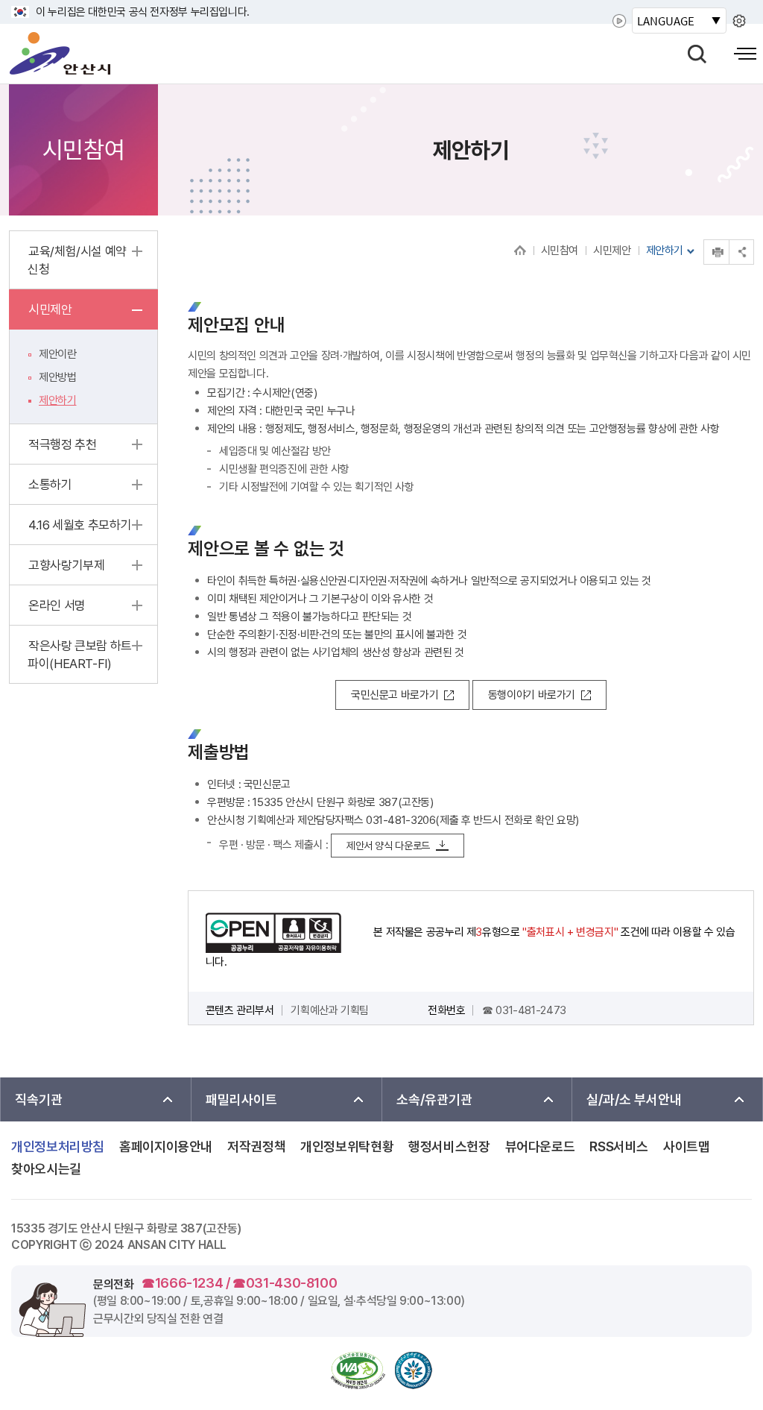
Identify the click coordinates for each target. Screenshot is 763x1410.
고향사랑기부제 (66, 565)
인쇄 (704, 239)
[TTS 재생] (619, 20)
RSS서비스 (618, 1146)
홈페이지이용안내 (165, 1146)
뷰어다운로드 (540, 1146)
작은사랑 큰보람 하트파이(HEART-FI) (80, 654)
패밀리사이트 (241, 1099)
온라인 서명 (57, 605)
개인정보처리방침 (57, 1146)
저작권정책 (256, 1146)
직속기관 (39, 1099)
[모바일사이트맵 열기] (745, 54)
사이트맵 (686, 1146)
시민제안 (612, 250)
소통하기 (50, 484)
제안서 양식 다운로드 (388, 846)
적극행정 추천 (62, 444)
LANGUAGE (665, 20)
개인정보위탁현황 (346, 1146)
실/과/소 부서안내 (634, 1099)
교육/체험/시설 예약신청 (77, 260)
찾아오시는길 (46, 1169)
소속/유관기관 (434, 1099)
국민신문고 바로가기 (394, 695)
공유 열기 (741, 251)
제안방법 (58, 377)
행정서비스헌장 (449, 1146)
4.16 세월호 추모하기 (79, 524)
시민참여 (560, 250)
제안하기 (58, 400)
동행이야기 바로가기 (531, 695)
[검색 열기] (697, 54)
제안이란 (58, 354)
